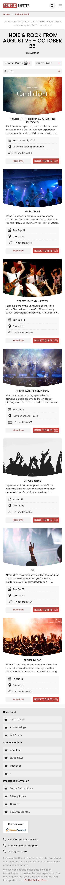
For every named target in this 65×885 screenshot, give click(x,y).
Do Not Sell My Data (35, 880)
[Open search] (52, 6)
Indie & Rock (22, 14)
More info (18, 160)
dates (6, 14)
